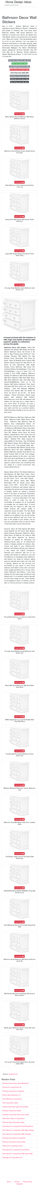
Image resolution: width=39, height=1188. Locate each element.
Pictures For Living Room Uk (11, 1087)
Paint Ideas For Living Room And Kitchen (16, 1150)
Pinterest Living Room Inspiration (13, 1091)
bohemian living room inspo (19, 76)
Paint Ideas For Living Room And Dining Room (17, 1126)
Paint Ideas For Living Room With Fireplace (16, 1134)
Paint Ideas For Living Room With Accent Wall (17, 1154)
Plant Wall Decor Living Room (12, 1099)
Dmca (9, 1182)
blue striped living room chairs (20, 67)
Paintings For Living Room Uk (12, 1157)
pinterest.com (13, 1074)
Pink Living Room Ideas (10, 1103)
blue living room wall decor (19, 82)
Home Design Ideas (18, 2)
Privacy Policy (27, 1182)
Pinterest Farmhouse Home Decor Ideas (15, 1114)
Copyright (19, 1184)
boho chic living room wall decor (19, 60)
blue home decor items (19, 63)
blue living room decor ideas (19, 70)
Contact (16, 1182)
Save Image (18, 114)
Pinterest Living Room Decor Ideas (13, 1142)
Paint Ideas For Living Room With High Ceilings (18, 1130)
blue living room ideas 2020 (19, 73)
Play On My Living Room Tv (11, 1095)
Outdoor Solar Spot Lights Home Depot (15, 1107)
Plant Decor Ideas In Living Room (13, 1118)
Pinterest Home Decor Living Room (14, 1138)
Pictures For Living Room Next (12, 1146)
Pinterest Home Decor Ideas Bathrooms (15, 1083)
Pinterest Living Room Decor (11, 1111)
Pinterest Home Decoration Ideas (13, 1122)
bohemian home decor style (19, 79)
